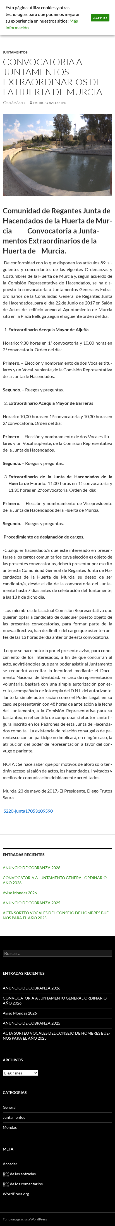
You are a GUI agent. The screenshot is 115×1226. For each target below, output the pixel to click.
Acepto (100, 18)
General (9, 1107)
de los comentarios (23, 1183)
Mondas (10, 1127)
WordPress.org (16, 1193)
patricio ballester (49, 103)
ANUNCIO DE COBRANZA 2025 (31, 902)
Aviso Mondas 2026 (20, 892)
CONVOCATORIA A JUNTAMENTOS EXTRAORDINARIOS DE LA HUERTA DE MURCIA (52, 77)
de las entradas (19, 1173)
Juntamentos (15, 52)
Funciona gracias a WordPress (25, 1219)
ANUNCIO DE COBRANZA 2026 (31, 867)
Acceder (10, 1163)
